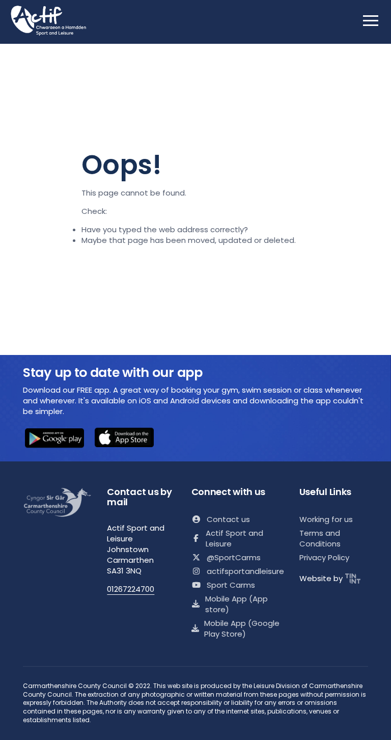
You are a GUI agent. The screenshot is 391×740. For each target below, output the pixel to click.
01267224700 (130, 589)
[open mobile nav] (370, 20)
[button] (54, 439)
